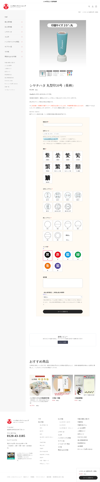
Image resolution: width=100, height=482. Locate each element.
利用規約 (32, 476)
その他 (60, 447)
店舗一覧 (7, 86)
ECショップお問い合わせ (11, 83)
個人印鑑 (40, 422)
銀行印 (41, 431)
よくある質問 (8, 65)
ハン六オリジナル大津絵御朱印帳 (39, 398)
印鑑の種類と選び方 (10, 62)
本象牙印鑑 (43, 442)
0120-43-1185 (16, 435)
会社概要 (80, 446)
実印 (41, 428)
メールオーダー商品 (64, 444)
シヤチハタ (61, 431)
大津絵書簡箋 (78, 398)
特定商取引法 (8, 74)
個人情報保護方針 (9, 77)
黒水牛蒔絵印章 (44, 451)
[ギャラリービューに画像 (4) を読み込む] (63, 73)
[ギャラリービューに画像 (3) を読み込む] (56, 73)
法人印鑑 (60, 419)
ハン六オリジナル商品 (64, 438)
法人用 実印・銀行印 (65, 422)
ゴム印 (60, 435)
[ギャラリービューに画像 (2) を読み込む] (49, 73)
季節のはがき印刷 (63, 450)
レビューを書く (63, 342)
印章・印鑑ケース (44, 460)
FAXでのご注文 (9, 80)
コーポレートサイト (10, 89)
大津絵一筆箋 (56, 398)
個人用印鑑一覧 (44, 425)
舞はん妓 (42, 445)
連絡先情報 (49, 476)
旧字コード (7, 71)
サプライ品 (61, 441)
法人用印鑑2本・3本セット (66, 428)
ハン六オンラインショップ (16, 476)
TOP (6, 17)
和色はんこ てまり (44, 463)
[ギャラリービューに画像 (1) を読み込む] (43, 73)
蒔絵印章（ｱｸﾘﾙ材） (45, 454)
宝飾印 (41, 448)
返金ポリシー (26, 476)
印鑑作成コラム (82, 425)
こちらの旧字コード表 (50, 139)
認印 (41, 434)
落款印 (41, 457)
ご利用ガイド (8, 68)
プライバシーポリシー (40, 476)
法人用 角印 (63, 425)
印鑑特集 (80, 422)
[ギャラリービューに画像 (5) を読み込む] (70, 73)
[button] (89, 6)
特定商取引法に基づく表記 (58, 476)
